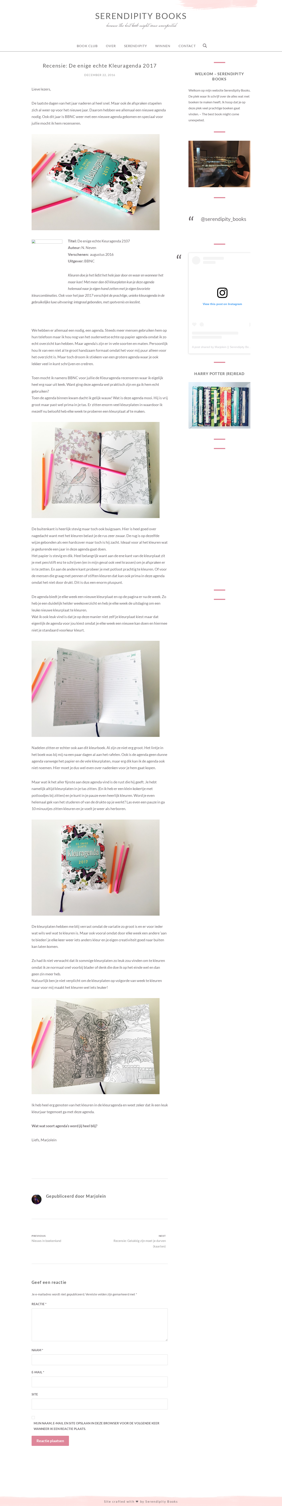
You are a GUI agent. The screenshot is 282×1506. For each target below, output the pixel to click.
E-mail (38, 1372)
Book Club (87, 46)
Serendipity (135, 46)
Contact (187, 46)
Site (35, 1394)
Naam (37, 1350)
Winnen (162, 46)
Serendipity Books (141, 16)
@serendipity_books (223, 219)
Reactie (39, 1304)
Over (111, 46)
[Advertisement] (219, 519)
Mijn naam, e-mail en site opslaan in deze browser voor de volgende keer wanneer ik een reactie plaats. (96, 1426)
